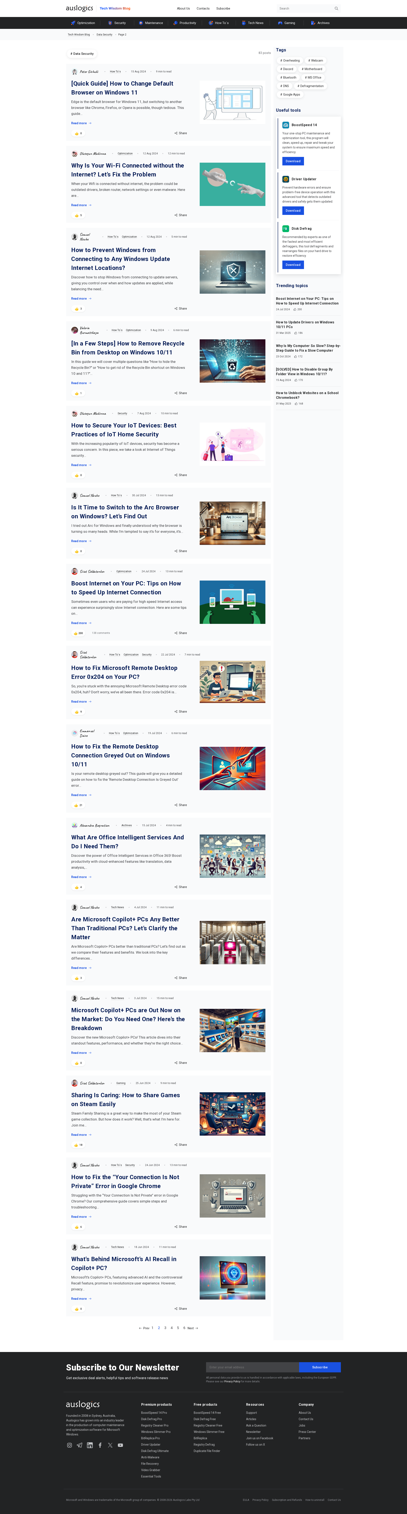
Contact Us (306, 1419)
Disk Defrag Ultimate (155, 1451)
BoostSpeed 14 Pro (154, 1412)
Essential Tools (151, 1476)
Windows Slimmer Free (209, 1432)
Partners (304, 1438)
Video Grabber (150, 1470)
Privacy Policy (232, 1381)
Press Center (307, 1432)
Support (251, 1412)
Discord (288, 69)
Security (120, 23)
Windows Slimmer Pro (156, 1432)
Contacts (203, 8)
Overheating (291, 60)
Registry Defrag (204, 1444)
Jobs (302, 1425)
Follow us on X (255, 1444)
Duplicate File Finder (207, 1451)
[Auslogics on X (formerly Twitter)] (110, 1445)
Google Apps (291, 94)
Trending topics (292, 285)
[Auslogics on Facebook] (100, 1445)
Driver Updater (304, 179)
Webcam (317, 60)
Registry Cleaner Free (208, 1425)
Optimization (86, 23)
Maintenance (154, 23)
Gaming (289, 23)
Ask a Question (256, 1425)
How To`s (222, 23)
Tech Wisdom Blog (79, 34)
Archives (324, 23)
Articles (251, 1419)
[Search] (336, 8)
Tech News (255, 23)
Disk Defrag (302, 229)
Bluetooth (289, 77)
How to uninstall (314, 1499)
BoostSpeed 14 (304, 125)
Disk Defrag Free (205, 1419)
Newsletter (253, 1432)
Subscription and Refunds (287, 1499)
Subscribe (223, 8)
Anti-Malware (150, 1457)
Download (293, 161)
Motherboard (313, 69)
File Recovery (150, 1463)
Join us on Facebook (259, 1438)
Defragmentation (312, 86)
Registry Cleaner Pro (155, 1425)
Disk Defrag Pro (151, 1419)
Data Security (104, 34)
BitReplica (200, 1438)
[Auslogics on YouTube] (120, 1445)
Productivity (188, 23)
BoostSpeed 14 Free (207, 1412)
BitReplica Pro (150, 1438)
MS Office (314, 77)
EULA (246, 1499)
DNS (286, 86)
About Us (183, 8)
